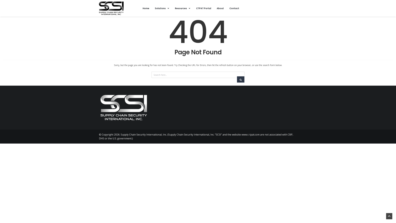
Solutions (160, 8)
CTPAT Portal (203, 8)
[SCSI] (111, 8)
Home (146, 8)
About (220, 8)
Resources (181, 8)
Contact (234, 8)
